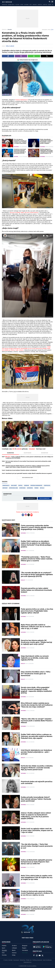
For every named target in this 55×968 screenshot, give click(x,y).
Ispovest (5, 488)
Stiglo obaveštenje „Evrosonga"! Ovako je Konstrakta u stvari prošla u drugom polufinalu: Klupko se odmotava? (46, 141)
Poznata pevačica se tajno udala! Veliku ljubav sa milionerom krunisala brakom (36, 590)
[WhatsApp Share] (34, 56)
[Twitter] (29, 515)
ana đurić (14, 485)
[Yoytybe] (40, 956)
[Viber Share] (21, 56)
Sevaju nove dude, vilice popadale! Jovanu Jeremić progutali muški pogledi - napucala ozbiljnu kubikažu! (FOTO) (36, 690)
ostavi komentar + (44, 498)
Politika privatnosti (37, 960)
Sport (21, 4)
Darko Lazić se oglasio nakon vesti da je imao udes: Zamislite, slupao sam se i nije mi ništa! (37, 830)
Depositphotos (27, 962)
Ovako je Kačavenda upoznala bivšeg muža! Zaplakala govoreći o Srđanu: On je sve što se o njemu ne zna (37, 893)
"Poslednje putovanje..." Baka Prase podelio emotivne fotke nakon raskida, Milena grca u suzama (36, 559)
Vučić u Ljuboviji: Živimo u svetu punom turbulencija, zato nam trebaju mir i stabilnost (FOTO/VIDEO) (29, 457)
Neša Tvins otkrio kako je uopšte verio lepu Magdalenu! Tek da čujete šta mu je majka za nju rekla (36, 877)
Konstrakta (6, 485)
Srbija (13, 955)
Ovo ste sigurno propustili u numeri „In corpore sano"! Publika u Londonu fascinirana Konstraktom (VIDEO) (20, 141)
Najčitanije (27, 453)
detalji (42, 488)
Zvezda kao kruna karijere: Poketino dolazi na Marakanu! (21, 470)
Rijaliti (23, 580)
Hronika (35, 4)
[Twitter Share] (47, 56)
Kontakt (10, 960)
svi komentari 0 (30, 498)
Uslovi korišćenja (47, 960)
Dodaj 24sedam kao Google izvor (29, 60)
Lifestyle (45, 4)
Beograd (24, 945)
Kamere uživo (11, 4)
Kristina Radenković (21, 100)
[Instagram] (26, 515)
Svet (30, 4)
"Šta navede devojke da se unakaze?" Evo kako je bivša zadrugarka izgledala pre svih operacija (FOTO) (37, 574)
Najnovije (4, 4)
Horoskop (25, 950)
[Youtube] (31, 515)
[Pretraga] (49, 2)
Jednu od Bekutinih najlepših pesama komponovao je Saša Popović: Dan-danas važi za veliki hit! (36, 862)
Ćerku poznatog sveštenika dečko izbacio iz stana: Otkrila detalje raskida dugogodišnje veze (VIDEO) (37, 527)
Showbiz (26, 4)
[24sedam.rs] (7, 2)
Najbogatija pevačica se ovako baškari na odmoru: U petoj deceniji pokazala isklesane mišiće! (36, 909)
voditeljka (47, 485)
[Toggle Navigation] (52, 1)
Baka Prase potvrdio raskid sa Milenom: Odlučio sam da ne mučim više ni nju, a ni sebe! (36, 627)
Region (24, 948)
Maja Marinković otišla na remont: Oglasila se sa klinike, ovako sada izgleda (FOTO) (35, 658)
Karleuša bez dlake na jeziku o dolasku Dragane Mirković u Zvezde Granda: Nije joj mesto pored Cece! (37, 768)
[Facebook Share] (8, 56)
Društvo (40, 4)
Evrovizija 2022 (13, 488)
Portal (20, 485)
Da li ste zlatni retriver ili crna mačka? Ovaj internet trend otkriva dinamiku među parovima (28, 462)
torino (36, 488)
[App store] (37, 946)
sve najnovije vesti (27, 477)
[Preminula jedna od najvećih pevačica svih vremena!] (11, 786)
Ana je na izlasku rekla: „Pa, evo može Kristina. (24, 212)
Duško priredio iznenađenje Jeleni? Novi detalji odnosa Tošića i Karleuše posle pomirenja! (36, 799)
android (18, 449)
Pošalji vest (29, 960)
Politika (17, 4)
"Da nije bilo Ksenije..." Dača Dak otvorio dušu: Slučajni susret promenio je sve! (37, 846)
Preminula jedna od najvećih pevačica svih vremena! (36, 782)
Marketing (22, 960)
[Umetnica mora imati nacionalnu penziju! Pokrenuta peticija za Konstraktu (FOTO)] (7, 153)
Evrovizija (22, 488)
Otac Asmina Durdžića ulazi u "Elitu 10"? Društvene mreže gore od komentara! (35, 674)
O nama (6, 960)
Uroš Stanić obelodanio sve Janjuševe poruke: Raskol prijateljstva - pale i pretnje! (36, 752)
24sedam (32, 449)
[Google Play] (47, 946)
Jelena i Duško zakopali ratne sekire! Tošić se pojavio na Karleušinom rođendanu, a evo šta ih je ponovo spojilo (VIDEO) (36, 816)
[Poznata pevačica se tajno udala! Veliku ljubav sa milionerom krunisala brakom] (11, 592)
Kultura (14, 953)
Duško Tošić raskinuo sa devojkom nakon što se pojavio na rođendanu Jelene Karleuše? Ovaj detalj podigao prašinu (36, 544)
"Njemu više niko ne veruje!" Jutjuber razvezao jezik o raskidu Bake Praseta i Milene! (37, 721)
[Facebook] (23, 515)
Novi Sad (24, 953)
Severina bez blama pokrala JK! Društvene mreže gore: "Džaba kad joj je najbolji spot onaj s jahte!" (36, 642)
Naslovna (4, 29)
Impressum (16, 960)
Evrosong (30, 488)
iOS (13, 449)
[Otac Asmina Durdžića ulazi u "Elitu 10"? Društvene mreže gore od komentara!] (11, 676)
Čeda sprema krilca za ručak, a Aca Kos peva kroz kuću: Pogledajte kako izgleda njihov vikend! (37, 611)
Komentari (44, 453)
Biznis (49, 4)
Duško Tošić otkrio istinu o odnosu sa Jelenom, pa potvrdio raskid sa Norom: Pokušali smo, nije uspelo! (36, 736)
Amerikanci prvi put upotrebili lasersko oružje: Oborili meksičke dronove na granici (29, 473)
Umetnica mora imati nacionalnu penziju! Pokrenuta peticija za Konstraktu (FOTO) (20, 151)
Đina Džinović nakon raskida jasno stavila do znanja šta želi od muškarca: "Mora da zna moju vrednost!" (37, 705)
